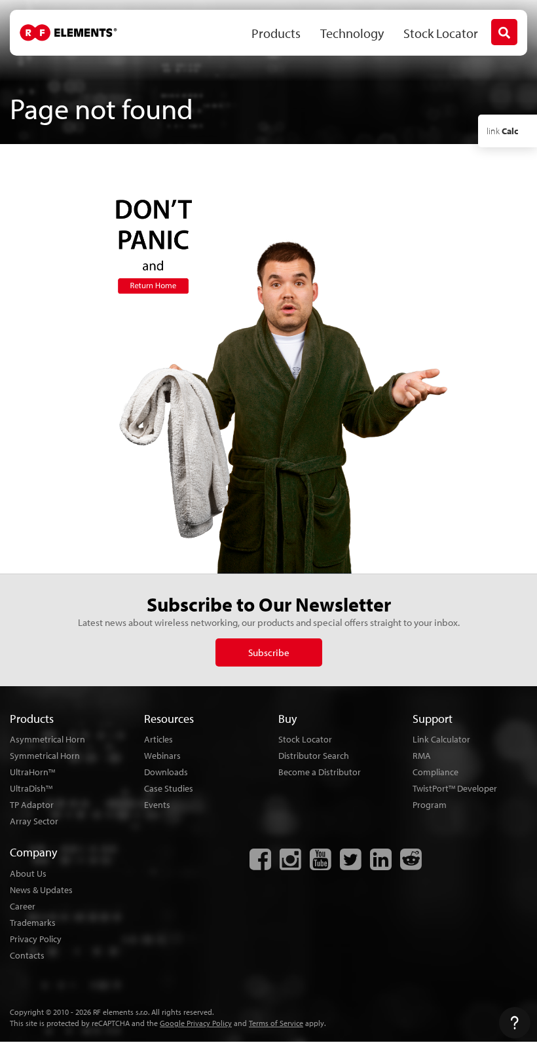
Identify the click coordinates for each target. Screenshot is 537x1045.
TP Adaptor (32, 805)
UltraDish (31, 788)
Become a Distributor (319, 772)
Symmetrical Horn (45, 755)
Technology (352, 33)
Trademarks (33, 922)
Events (157, 805)
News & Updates (41, 890)
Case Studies (168, 788)
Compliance (435, 772)
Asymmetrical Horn (47, 739)
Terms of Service (276, 1023)
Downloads (166, 772)
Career (22, 906)
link (502, 131)
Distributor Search (313, 755)
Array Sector (34, 821)
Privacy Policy (36, 939)
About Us (28, 873)
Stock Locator (440, 33)
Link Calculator (441, 739)
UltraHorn (32, 772)
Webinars (162, 755)
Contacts (27, 955)
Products (276, 33)
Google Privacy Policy (196, 1023)
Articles (158, 739)
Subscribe (268, 652)
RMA (422, 755)
